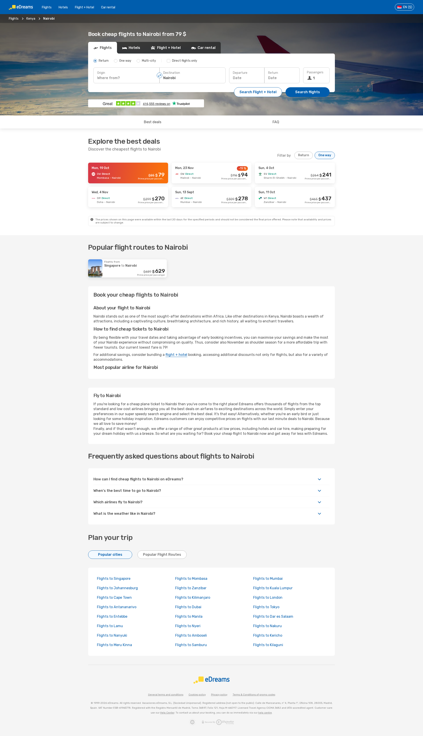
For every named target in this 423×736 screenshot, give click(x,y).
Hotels (63, 7)
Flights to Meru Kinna (114, 645)
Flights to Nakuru (267, 626)
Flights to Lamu (110, 626)
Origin (101, 73)
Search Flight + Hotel (257, 92)
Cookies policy (197, 694)
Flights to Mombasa (191, 578)
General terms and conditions (165, 694)
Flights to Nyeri (187, 626)
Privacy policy (219, 694)
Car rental (108, 7)
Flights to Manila (188, 616)
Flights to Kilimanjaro (192, 597)
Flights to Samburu (191, 645)
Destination (171, 73)
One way (324, 155)
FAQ (276, 122)
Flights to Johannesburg (117, 588)
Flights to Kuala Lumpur (273, 588)
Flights (47, 7)
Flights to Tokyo (266, 607)
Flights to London (267, 597)
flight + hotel (176, 355)
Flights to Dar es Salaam (273, 616)
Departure (240, 73)
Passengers (315, 72)
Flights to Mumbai (268, 578)
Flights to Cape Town (114, 597)
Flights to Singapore (113, 578)
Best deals (152, 122)
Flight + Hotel (84, 7)
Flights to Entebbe (112, 616)
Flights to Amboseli (191, 635)
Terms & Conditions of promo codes (254, 694)
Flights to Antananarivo (116, 607)
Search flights (307, 92)
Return (273, 73)
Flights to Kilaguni (268, 645)
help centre (265, 712)
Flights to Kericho (267, 635)
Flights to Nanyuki (112, 635)
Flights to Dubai (188, 607)
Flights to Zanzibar (190, 588)
